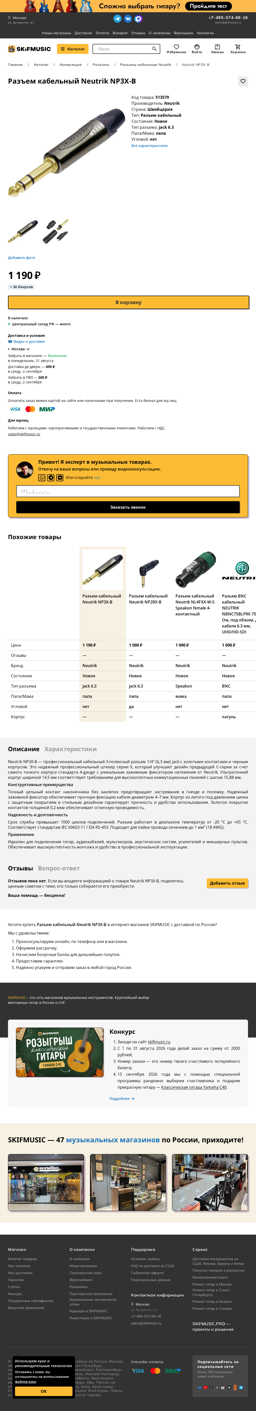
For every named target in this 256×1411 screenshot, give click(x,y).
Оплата (102, 33)
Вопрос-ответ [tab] (59, 868)
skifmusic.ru (159, 1042)
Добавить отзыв (227, 883)
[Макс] (138, 19)
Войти (197, 52)
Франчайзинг (81, 1280)
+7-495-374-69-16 (228, 17)
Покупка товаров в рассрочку (218, 1270)
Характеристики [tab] (70, 749)
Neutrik (172, 103)
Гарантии (16, 1280)
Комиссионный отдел (210, 1277)
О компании (159, 33)
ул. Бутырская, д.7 (21, 22)
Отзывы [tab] (20, 868)
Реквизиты (79, 1287)
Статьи (14, 1287)
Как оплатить (19, 1266)
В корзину (129, 302)
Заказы (217, 52)
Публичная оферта (147, 1273)
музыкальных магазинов (113, 1139)
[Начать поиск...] (155, 49)
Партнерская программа (91, 1294)
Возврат (120, 33)
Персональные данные (150, 1280)
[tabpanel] (128, 801)
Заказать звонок (128, 507)
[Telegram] (118, 19)
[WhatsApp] (41, 477)
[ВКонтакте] (128, 19)
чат (97, 477)
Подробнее (120, 1098)
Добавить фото (21, 257)
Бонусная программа (26, 1307)
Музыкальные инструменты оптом (93, 1302)
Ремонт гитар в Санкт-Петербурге (211, 1292)
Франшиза (183, 33)
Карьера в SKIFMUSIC (89, 1311)
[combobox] (126, 48)
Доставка (83, 33)
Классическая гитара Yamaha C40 (193, 1087)
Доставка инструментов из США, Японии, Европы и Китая (218, 1261)
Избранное (176, 52)
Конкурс (15, 1294)
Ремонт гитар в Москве (212, 1284)
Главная (15, 64)
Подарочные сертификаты (31, 1300)
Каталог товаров (22, 1259)
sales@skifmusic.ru (228, 22)
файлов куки (25, 1381)
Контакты (205, 33)
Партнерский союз (86, 1273)
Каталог (76, 48)
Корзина (238, 52)
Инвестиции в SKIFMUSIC (91, 1318)
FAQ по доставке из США (152, 1266)
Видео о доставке (29, 341)
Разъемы (101, 64)
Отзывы (138, 33)
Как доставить (20, 1273)
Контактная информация (157, 1295)
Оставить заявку (145, 1259)
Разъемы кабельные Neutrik (145, 64)
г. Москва (16, 349)
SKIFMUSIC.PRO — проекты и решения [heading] (213, 1326)
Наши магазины (56, 33)
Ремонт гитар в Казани (212, 1301)
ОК (44, 1391)
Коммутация (71, 64)
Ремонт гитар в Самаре (212, 1308)
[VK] (59, 477)
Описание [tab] (24, 749)
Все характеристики (150, 145)
